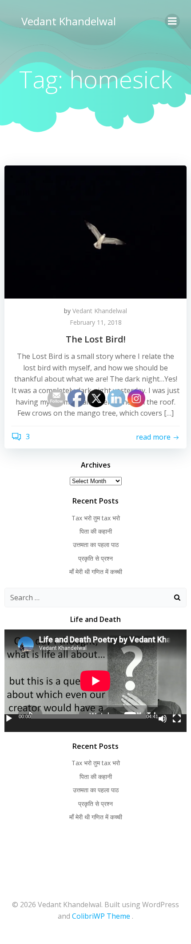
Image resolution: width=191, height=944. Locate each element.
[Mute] (162, 718)
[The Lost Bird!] (95, 231)
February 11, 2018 (96, 322)
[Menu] (172, 21)
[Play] (8, 718)
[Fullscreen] (176, 718)
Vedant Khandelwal (68, 21)
